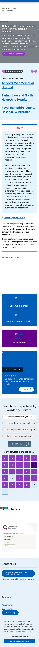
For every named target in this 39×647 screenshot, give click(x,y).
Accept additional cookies (16, 641)
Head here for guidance (13, 54)
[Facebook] (1, 21)
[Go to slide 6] (17, 71)
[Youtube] (7, 21)
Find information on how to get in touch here (17, 573)
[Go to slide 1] (7, 71)
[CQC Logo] (10, 530)
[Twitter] (2, 21)
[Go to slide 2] (9, 71)
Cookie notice (8, 609)
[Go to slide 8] (21, 71)
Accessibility (10, 612)
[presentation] (32, 71)
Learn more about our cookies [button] (20, 631)
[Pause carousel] (3, 71)
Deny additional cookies (16, 637)
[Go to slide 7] (19, 71)
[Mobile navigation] (35, 1)
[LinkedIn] (4, 21)
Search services (18, 444)
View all (25, 389)
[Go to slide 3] (11, 71)
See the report (8, 545)
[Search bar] (30, 1)
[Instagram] (6, 21)
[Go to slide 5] (15, 71)
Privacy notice (8, 605)
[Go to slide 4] (13, 71)
